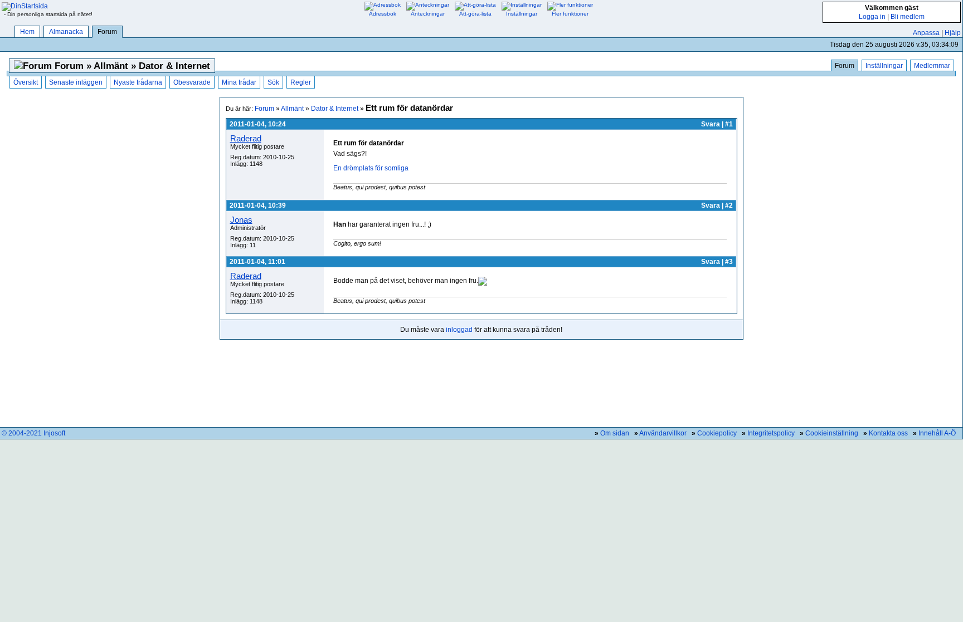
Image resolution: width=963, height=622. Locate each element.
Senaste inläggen (76, 82)
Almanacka (66, 32)
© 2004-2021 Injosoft (33, 433)
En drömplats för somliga (370, 168)
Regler (300, 82)
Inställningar (884, 66)
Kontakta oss (888, 433)
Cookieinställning (831, 433)
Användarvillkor (663, 433)
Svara (710, 124)
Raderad (245, 138)
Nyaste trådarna (138, 82)
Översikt (25, 82)
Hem (27, 32)
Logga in (872, 17)
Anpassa (926, 33)
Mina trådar (239, 82)
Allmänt (292, 108)
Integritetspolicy (771, 433)
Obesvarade (192, 82)
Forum (107, 32)
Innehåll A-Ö (937, 433)
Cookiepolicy (717, 433)
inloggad (459, 330)
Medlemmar (932, 66)
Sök (273, 82)
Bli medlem (908, 17)
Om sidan (614, 433)
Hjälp (953, 33)
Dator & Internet (334, 108)
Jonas (241, 219)
